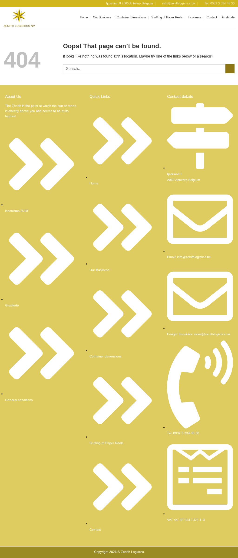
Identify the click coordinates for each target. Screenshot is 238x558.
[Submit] (230, 68)
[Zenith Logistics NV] (26, 17)
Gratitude (228, 17)
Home (84, 17)
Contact (212, 17)
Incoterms (194, 17)
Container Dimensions (131, 17)
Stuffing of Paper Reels (167, 17)
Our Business (102, 17)
